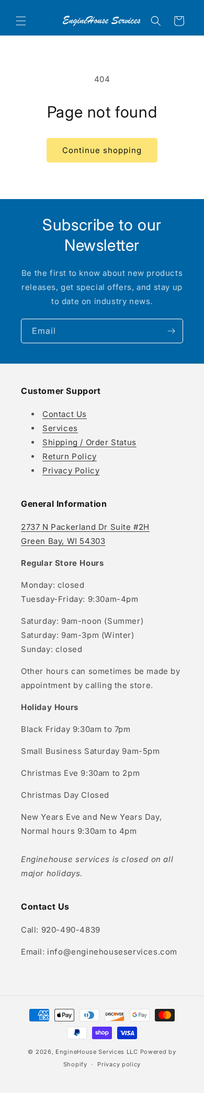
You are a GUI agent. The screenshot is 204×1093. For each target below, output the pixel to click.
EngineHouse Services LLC (96, 1051)
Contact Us (64, 414)
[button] (20, 20)
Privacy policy (119, 1064)
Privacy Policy (70, 470)
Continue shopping (102, 150)
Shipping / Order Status (89, 442)
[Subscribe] (171, 331)
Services (60, 428)
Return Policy (69, 456)
